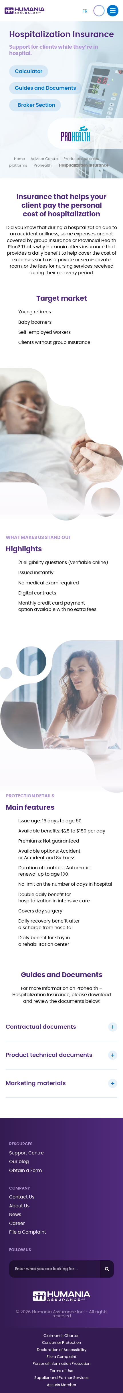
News (15, 1214)
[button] (99, 10)
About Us (19, 1206)
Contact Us (21, 1197)
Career (17, 1223)
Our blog (19, 1161)
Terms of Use (61, 1371)
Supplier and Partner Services (61, 1378)
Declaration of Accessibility (61, 1350)
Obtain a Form (25, 1170)
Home (19, 159)
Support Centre (26, 1153)
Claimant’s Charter (61, 1336)
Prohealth (43, 165)
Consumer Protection (61, 1343)
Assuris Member (61, 1385)
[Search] (107, 1269)
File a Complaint (27, 1232)
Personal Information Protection (61, 1364)
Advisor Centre (44, 159)
